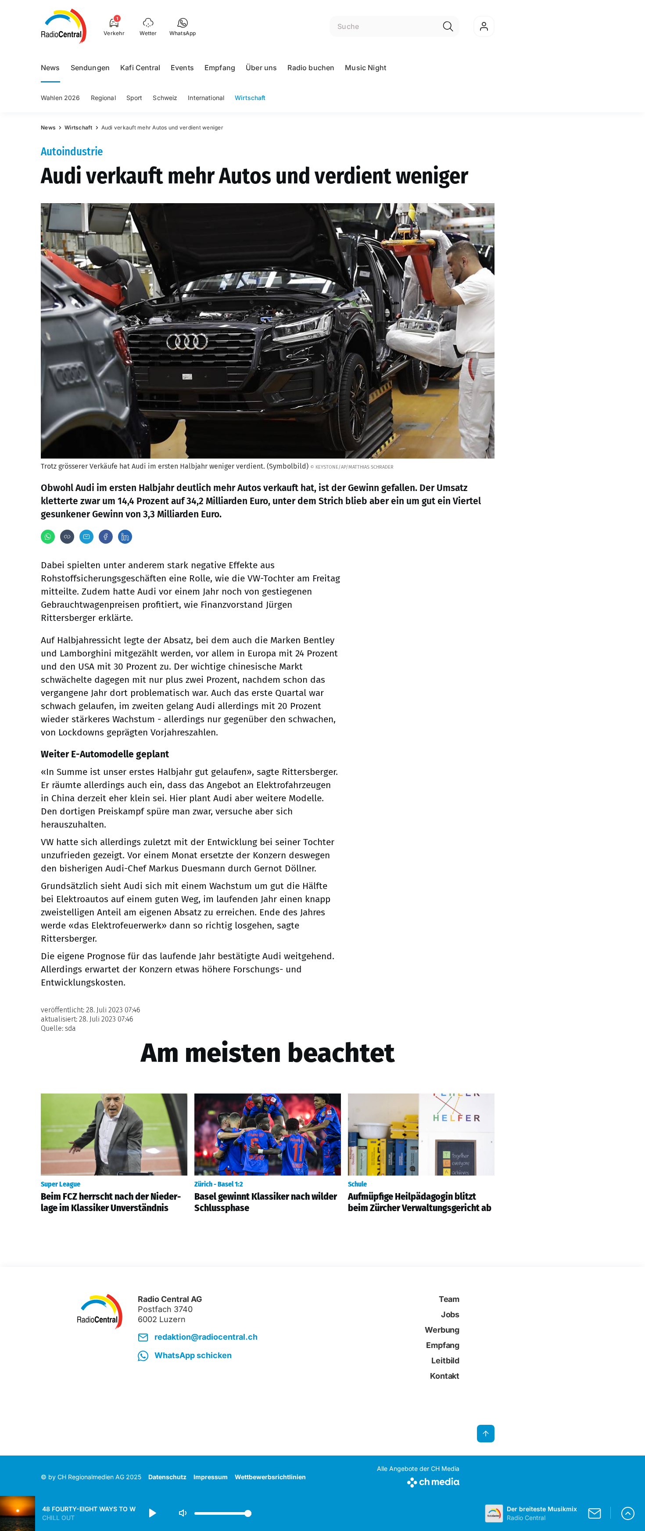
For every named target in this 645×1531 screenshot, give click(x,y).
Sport (134, 97)
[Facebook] (106, 537)
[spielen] (152, 1513)
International (206, 97)
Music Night (365, 67)
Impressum (211, 1477)
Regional (103, 97)
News (50, 67)
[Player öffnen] (627, 1513)
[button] (182, 26)
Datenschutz (167, 1477)
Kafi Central (140, 67)
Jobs (450, 1314)
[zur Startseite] (63, 26)
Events (182, 67)
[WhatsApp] (48, 537)
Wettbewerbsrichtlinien (270, 1477)
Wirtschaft (250, 97)
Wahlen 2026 (60, 97)
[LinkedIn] (125, 537)
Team (449, 1299)
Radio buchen (310, 67)
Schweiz (165, 97)
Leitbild (445, 1360)
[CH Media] (418, 1480)
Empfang (219, 67)
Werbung (442, 1329)
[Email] (86, 537)
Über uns (261, 67)
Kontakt (444, 1375)
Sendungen (90, 67)
